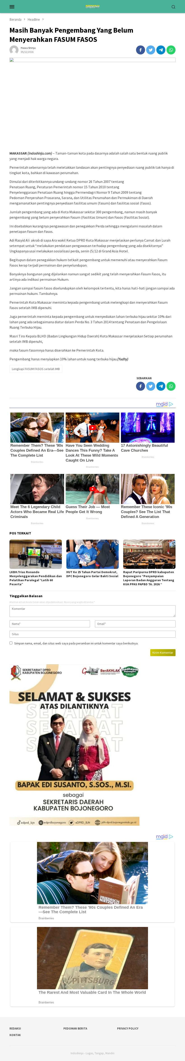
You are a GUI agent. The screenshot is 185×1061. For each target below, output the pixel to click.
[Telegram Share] (160, 49)
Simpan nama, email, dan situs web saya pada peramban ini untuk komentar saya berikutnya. (76, 643)
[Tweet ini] (150, 49)
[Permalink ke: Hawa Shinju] (13, 49)
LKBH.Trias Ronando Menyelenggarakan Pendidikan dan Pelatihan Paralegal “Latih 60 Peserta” (35, 578)
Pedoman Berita (75, 1028)
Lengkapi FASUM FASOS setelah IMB (36, 369)
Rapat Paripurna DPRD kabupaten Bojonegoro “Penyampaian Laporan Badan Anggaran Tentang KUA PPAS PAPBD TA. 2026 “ (148, 578)
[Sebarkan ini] (140, 49)
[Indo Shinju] (92, 6)
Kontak (15, 1035)
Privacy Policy (127, 1028)
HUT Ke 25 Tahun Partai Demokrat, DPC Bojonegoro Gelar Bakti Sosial (92, 574)
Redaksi (15, 1028)
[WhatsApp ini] (171, 49)
